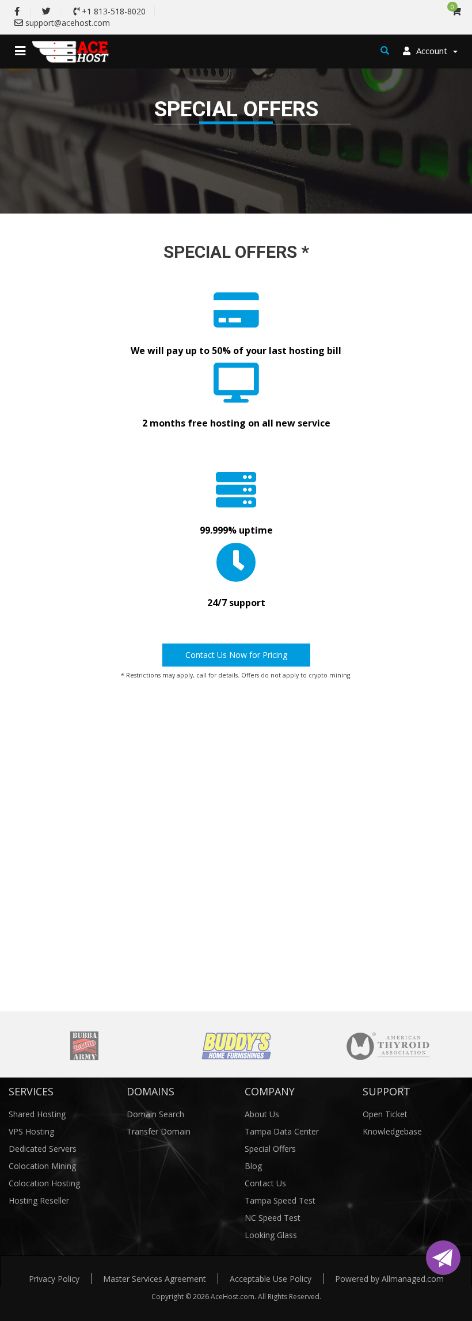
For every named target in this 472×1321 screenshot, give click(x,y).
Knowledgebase (392, 1131)
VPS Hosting (31, 1131)
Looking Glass (271, 1234)
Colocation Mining (42, 1165)
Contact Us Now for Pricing (236, 654)
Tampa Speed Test (280, 1200)
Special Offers (270, 1148)
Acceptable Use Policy (270, 1278)
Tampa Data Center (282, 1131)
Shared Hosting (37, 1114)
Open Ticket (385, 1114)
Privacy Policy (54, 1278)
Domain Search (155, 1114)
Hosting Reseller (39, 1200)
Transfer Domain (159, 1131)
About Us (262, 1114)
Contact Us (265, 1183)
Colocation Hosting (44, 1183)
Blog (253, 1165)
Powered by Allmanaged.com (389, 1278)
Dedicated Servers (43, 1148)
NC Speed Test (272, 1217)
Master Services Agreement (154, 1278)
